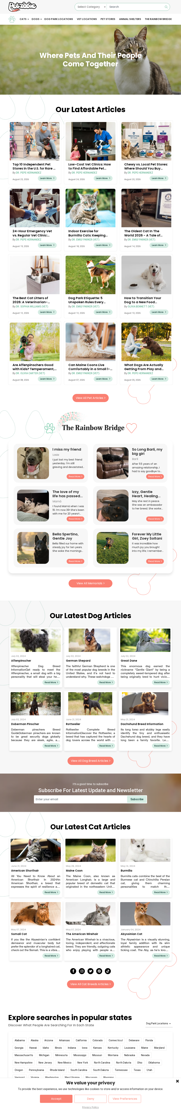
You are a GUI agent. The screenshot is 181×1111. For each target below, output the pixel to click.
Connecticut (116, 1040)
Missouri (97, 1055)
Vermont (20, 1077)
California (81, 1040)
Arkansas (64, 1040)
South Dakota (101, 1070)
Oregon (19, 1070)
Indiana (72, 1047)
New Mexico (64, 1062)
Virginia (35, 1077)
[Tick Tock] (108, 971)
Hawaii (33, 1047)
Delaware (134, 1040)
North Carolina (102, 1062)
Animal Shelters (130, 19)
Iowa (84, 1047)
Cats (23, 19)
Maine (144, 1047)
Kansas (97, 1047)
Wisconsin (91, 1077)
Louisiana (129, 1047)
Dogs (35, 19)
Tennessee (121, 1070)
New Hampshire (24, 1062)
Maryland (159, 1047)
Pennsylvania (36, 1070)
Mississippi (80, 1055)
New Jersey (45, 1062)
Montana (113, 1055)
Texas (137, 1070)
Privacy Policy (90, 1107)
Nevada (145, 1055)
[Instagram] (82, 971)
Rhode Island (57, 1070)
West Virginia (72, 1077)
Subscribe (136, 799)
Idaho (46, 1047)
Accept (56, 1099)
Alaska (34, 1040)
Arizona (48, 1040)
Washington (52, 1077)
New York (82, 1062)
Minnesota (61, 1055)
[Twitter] (90, 971)
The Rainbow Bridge (158, 19)
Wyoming (108, 1077)
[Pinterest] (99, 971)
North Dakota (123, 1062)
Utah (149, 1070)
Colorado (98, 1040)
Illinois (58, 1047)
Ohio (139, 1062)
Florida (149, 1040)
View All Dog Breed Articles (89, 761)
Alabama (20, 1040)
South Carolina (79, 1070)
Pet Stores (108, 19)
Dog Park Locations (58, 19)
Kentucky (113, 1047)
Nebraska (129, 1055)
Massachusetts (24, 1055)
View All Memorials (89, 583)
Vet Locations (87, 19)
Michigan (44, 1055)
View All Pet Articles (89, 398)
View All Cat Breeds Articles (89, 984)
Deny (90, 1099)
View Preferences (125, 1099)
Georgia (19, 1047)
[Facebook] (73, 971)
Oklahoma (154, 1062)
